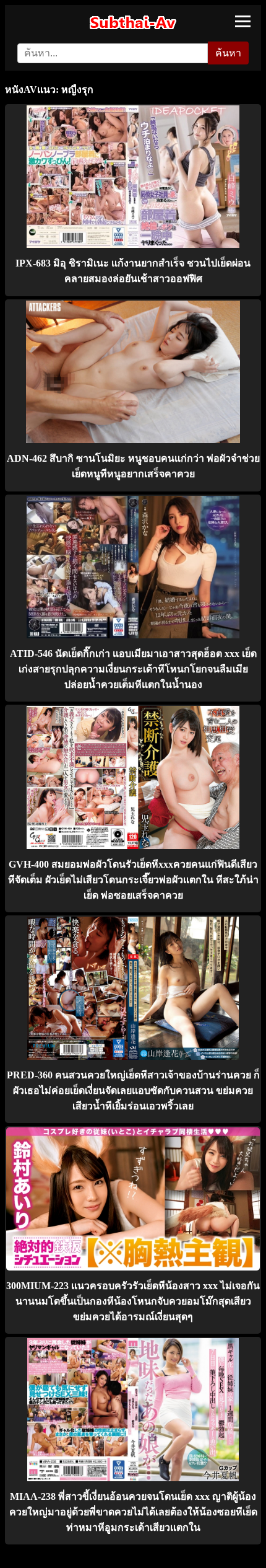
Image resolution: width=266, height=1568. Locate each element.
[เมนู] (243, 21)
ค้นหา (228, 53)
